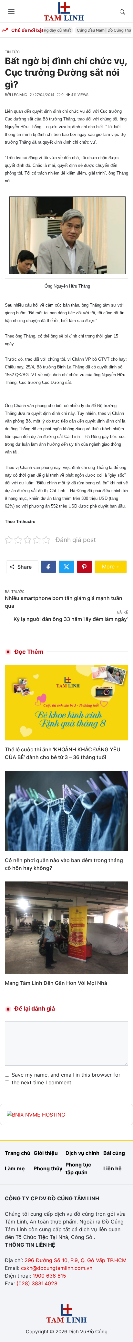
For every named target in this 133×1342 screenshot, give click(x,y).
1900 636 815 (49, 1275)
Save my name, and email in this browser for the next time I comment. (66, 1078)
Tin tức (12, 52)
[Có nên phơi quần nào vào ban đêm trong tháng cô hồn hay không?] (66, 810)
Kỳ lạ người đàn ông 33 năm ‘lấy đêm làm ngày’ (71, 619)
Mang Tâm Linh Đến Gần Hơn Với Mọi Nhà (56, 983)
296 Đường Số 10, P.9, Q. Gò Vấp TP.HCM (76, 1260)
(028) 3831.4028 (36, 1283)
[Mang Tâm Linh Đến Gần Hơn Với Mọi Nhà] (66, 927)
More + (114, 566)
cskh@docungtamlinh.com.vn (56, 1268)
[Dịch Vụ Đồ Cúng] (64, 10)
